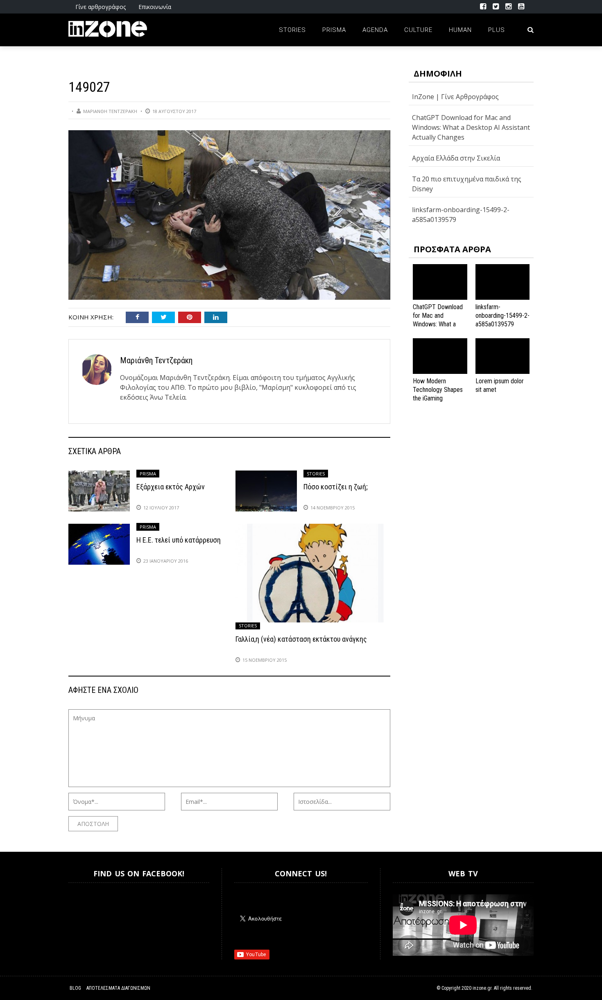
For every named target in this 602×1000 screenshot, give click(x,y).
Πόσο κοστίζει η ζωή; (335, 486)
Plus (496, 30)
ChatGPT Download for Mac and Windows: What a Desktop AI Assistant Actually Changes (471, 127)
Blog (75, 988)
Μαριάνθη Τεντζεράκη (110, 111)
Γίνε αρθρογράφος (100, 7)
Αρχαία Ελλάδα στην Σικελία (456, 158)
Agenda (375, 30)
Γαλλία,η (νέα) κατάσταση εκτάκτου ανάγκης (301, 639)
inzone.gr (482, 988)
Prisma (334, 30)
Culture (418, 30)
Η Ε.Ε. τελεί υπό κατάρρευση (178, 540)
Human (460, 30)
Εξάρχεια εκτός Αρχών (170, 486)
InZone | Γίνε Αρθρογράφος (455, 96)
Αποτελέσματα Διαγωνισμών (118, 988)
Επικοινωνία (154, 7)
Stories (292, 30)
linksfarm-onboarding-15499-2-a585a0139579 (502, 315)
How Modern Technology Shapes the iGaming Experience (438, 393)
